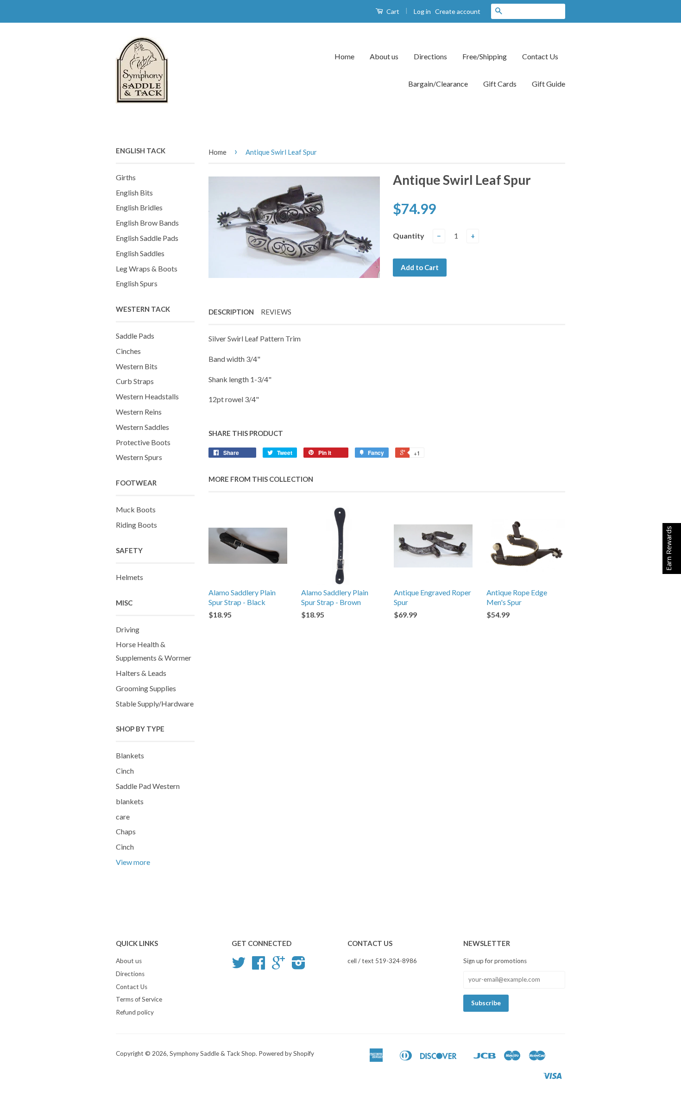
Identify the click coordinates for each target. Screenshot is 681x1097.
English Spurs (137, 283)
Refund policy (135, 1012)
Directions (430, 56)
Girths (126, 177)
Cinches (128, 351)
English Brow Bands (147, 222)
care (123, 816)
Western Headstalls (147, 396)
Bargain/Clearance (438, 83)
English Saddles (140, 253)
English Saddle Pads (147, 237)
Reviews (276, 312)
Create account (457, 11)
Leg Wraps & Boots (146, 268)
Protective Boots (143, 442)
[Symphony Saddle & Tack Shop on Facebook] (258, 966)
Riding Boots (136, 524)
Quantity (408, 235)
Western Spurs (139, 457)
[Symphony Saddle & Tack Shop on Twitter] (239, 966)
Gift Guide (548, 83)
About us (384, 56)
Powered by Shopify (286, 1053)
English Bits (134, 192)
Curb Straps (135, 381)
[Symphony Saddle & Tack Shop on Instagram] (298, 966)
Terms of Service (139, 999)
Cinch (125, 770)
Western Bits (137, 366)
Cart (392, 11)
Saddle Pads (135, 335)
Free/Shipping (484, 56)
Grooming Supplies (146, 688)
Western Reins (139, 411)
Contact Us (540, 56)
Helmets (129, 577)
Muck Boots (136, 509)
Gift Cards (500, 83)
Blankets (130, 755)
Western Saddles (142, 426)
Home (344, 56)
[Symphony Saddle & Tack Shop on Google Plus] (278, 966)
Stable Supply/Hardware (155, 703)
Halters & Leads (141, 672)
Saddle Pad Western (148, 786)
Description (231, 312)
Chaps (126, 831)
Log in (422, 11)
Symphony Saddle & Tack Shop (213, 1053)
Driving (127, 629)
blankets (130, 801)
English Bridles (139, 207)
